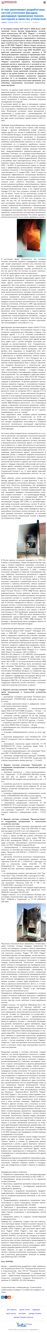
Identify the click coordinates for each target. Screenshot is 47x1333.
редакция (36, 1310)
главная (4, 22)
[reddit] (9, 1297)
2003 (16, 22)
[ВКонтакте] (2, 1297)
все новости (12, 1310)
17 (20, 22)
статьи (10, 22)
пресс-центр (11, 1313)
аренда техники (35, 1313)
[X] (6, 1297)
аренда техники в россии (23, 1317)
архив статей (24, 1310)
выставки (22, 1313)
